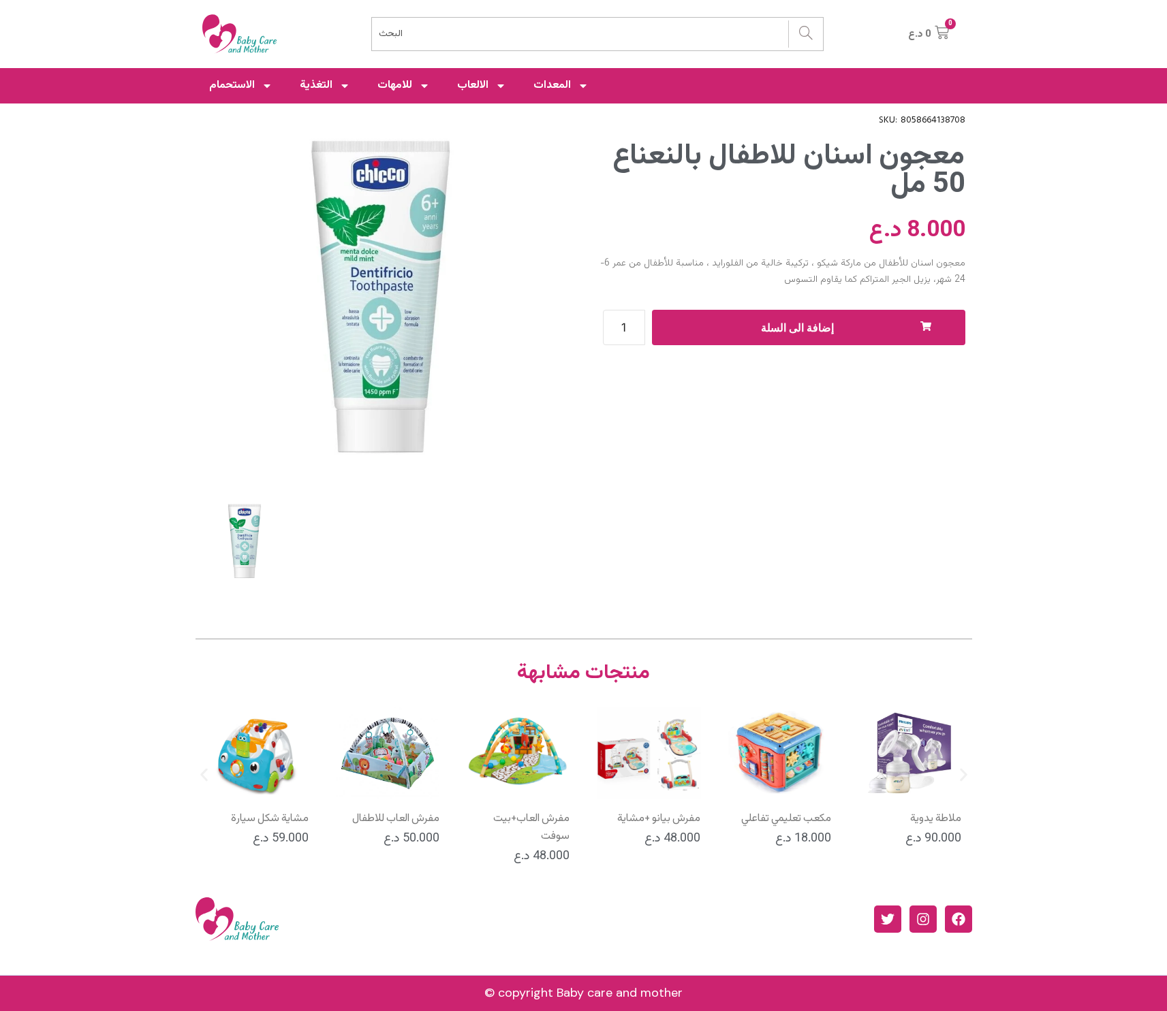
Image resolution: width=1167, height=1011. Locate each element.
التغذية (316, 85)
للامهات (394, 85)
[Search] (805, 34)
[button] (204, 775)
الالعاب (472, 85)
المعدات (552, 85)
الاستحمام (232, 85)
